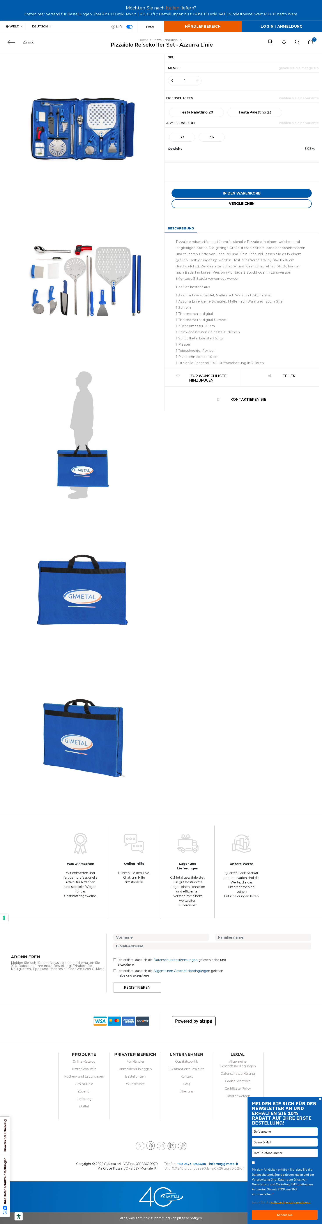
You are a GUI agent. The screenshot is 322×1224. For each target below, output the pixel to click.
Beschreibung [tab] (181, 228)
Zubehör (84, 1091)
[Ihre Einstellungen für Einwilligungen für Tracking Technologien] (4, 918)
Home (143, 40)
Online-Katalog (84, 1062)
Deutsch (40, 26)
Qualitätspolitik (186, 1062)
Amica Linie (84, 1084)
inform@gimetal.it (223, 1164)
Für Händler (135, 1062)
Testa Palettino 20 (196, 112)
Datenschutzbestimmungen (176, 960)
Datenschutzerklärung (238, 1074)
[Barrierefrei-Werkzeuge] (18, 1216)
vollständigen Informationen (290, 1202)
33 (182, 137)
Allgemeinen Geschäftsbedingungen (182, 971)
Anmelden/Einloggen (135, 1069)
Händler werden (238, 1096)
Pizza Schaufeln (166, 40)
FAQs (150, 27)
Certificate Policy (238, 1089)
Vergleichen (242, 204)
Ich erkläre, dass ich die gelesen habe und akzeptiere (172, 962)
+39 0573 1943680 (191, 1164)
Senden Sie (285, 1215)
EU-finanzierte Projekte (186, 1069)
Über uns (186, 1091)
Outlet (84, 1106)
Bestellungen (135, 1076)
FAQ (186, 1084)
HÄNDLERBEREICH (203, 26)
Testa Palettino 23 (254, 112)
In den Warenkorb (242, 193)
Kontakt (186, 1076)
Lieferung (84, 1099)
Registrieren (137, 987)
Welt (14, 26)
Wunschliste (135, 1084)
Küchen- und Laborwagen (84, 1076)
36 (211, 137)
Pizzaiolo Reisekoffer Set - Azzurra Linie (162, 44)
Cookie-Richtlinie (238, 1081)
